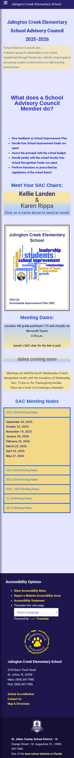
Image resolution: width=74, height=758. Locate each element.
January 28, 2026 (17, 436)
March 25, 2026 (16, 446)
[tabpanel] (37, 441)
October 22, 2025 (17, 426)
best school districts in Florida (43, 754)
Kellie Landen (37, 193)
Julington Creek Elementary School (36, 5)
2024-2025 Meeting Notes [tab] (22, 470)
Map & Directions (19, 703)
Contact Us (15, 699)
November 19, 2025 (19, 431)
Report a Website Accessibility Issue (37, 595)
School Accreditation (21, 694)
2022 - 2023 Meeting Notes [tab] (22, 489)
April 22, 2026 (15, 451)
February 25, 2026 (18, 441)
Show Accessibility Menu (30, 590)
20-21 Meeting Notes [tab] (19, 507)
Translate (42, 618)
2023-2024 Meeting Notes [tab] (22, 479)
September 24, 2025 (19, 422)
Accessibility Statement (29, 600)
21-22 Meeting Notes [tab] (19, 498)
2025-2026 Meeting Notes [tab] (22, 412)
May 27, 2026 (15, 456)
